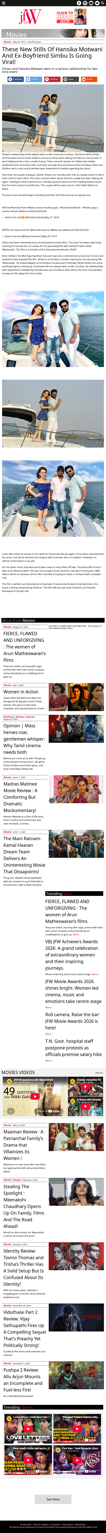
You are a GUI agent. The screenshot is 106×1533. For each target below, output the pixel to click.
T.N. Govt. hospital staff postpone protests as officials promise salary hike (73, 1047)
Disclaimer (55, 1524)
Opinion (30, 716)
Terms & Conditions (41, 1524)
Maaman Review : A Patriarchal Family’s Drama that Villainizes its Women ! (23, 1145)
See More (53, 1499)
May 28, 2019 (49, 236)
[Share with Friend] (71, 79)
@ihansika (36, 229)
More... (77, 934)
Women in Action (21, 692)
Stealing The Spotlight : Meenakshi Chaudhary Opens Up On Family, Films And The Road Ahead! (23, 1206)
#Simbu (87, 207)
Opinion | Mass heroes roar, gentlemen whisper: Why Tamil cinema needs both (24, 739)
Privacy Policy (67, 1524)
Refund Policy (80, 1524)
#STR (5, 207)
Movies (7, 41)
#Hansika (15, 207)
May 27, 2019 (51, 217)
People (17, 1179)
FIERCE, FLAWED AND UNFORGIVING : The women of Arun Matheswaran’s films (24, 646)
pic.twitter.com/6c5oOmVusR (30, 211)
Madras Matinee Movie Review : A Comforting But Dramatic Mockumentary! (20, 797)
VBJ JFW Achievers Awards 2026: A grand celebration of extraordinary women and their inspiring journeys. (71, 955)
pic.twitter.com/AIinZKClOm (74, 229)
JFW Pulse (9, 716)
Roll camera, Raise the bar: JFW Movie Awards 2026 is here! (72, 1021)
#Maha (31, 207)
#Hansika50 (66, 207)
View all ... (100, 1072)
